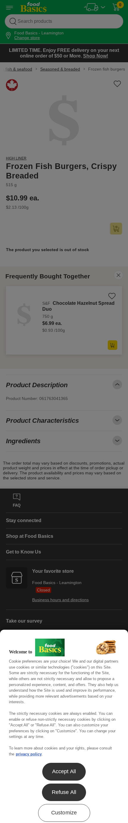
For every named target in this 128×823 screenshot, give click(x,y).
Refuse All (64, 792)
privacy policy (29, 754)
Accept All (64, 771)
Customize (64, 813)
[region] (64, 726)
